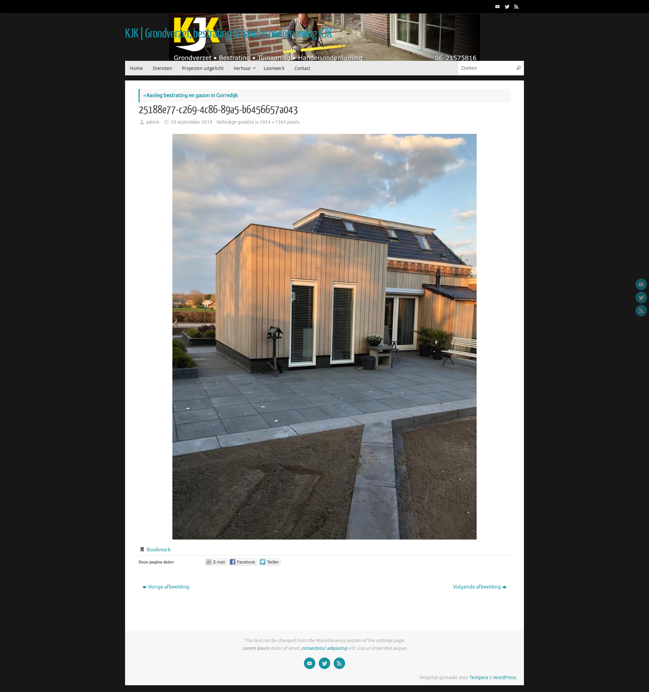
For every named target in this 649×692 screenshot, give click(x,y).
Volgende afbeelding (477, 587)
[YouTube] (497, 6)
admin (152, 122)
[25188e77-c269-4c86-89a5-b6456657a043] (324, 337)
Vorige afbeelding (168, 587)
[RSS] (516, 6)
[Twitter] (506, 6)
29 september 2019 (191, 122)
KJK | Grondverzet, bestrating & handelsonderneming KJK (228, 34)
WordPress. (505, 678)
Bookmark (159, 550)
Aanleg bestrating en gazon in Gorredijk (190, 95)
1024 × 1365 (273, 122)
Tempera (479, 678)
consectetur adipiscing (324, 648)
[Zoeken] (518, 68)
